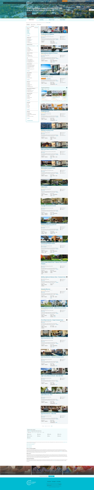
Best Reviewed (39, 24)
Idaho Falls (29, 434)
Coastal (29, 105)
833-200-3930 (43, 133)
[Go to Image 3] (52, 32)
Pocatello (49, 434)
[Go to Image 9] (56, 32)
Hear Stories (49, 481)
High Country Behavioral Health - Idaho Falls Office (52, 375)
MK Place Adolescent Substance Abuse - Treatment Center (53, 277)
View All (28, 35)
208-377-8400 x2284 (44, 246)
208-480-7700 (43, 56)
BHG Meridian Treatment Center (48, 168)
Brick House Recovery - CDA (47, 338)
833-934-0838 (43, 78)
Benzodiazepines (30, 84)
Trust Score (61, 451)
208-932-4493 (43, 292)
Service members (30, 77)
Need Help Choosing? (30, 120)
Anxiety (29, 96)
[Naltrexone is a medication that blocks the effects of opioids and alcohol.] (32, 91)
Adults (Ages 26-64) (30, 60)
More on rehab (48, 22)
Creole (28, 117)
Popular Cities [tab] (29, 432)
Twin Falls (60, 434)
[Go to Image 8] (55, 32)
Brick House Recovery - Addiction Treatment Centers (52, 356)
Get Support (54, 481)
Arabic (28, 115)
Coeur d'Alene (28, 33)
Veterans (29, 76)
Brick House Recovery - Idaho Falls (48, 413)
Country (29, 106)
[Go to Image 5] (53, 32)
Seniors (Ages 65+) (30, 59)
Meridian (29, 437)
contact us (54, 460)
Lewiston (39, 434)
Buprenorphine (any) (30, 90)
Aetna (28, 47)
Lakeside (29, 108)
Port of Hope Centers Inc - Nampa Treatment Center (52, 320)
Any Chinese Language (30, 116)
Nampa (28, 34)
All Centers (28, 24)
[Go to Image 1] (50, 32)
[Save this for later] (67, 27)
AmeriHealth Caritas (30, 50)
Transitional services (30, 69)
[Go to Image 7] (55, 74)
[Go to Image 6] (54, 32)
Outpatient (29, 40)
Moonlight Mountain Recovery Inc (48, 205)
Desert (28, 107)
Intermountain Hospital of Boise (48, 243)
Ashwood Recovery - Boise (46, 394)
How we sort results (36, 27)
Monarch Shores (44, 76)
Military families (30, 78)
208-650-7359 (43, 341)
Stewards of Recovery (45, 289)
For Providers (59, 481)
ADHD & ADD (29, 94)
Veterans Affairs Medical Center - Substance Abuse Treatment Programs (54, 263)
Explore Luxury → (51, 476)
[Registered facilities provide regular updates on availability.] (65, 82)
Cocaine (29, 85)
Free (28, 54)
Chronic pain (29, 99)
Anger (28, 95)
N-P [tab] (38, 432)
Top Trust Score (33, 24)
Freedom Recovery (45, 111)
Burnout (29, 98)
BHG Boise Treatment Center (47, 130)
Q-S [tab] (40, 432)
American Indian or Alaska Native (32, 114)
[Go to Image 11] (57, 32)
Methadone (29, 89)
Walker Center (44, 186)
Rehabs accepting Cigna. (29, 445)
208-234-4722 (43, 280)
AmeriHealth (29, 49)
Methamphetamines (30, 86)
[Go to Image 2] (51, 32)
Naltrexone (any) (30, 91)
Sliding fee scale (30, 55)
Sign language (29, 113)
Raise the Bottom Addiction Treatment (49, 53)
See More (56, 84)
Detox (28, 41)
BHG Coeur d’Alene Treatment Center (49, 149)
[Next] (66, 29)
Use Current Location (30, 13)
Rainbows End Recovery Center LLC (48, 224)
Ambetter (29, 48)
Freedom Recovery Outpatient (47, 34)
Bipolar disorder (30, 97)
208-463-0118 (43, 322)
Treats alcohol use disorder (31, 65)
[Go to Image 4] (53, 74)
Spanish (29, 112)
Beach (28, 103)
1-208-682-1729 (43, 37)
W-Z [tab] (43, 432)
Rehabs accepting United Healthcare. (31, 444)
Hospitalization (30, 39)
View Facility (48, 78)
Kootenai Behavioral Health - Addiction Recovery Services (53, 307)
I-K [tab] (35, 432)
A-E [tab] (32, 432)
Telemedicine (29, 42)
